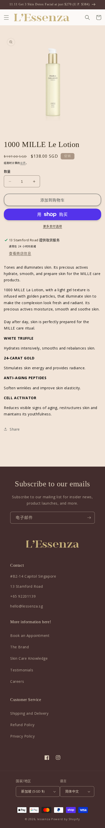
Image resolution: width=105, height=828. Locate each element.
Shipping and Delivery (29, 713)
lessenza (43, 819)
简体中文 (72, 791)
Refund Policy (22, 724)
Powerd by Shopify (65, 819)
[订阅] (89, 518)
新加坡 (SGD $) (32, 791)
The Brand (19, 647)
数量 (7, 171)
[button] (6, 17)
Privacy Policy (22, 736)
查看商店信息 (20, 253)
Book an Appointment (29, 635)
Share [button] (15, 429)
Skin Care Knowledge (29, 658)
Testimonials (21, 670)
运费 (22, 163)
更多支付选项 (52, 226)
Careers (17, 681)
